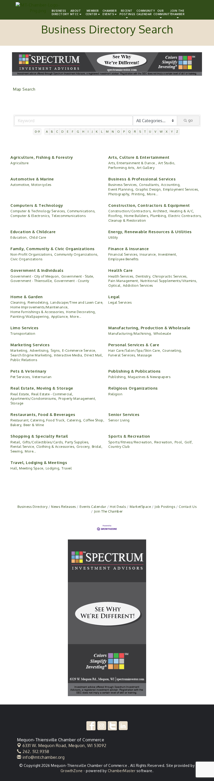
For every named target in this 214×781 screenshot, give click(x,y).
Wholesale (162, 333)
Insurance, (148, 254)
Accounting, (171, 185)
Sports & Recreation (129, 436)
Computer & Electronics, (30, 216)
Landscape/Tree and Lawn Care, (76, 302)
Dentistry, (143, 276)
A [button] (47, 131)
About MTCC (75, 12)
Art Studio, (166, 163)
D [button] (62, 131)
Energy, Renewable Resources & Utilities (150, 231)
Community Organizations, (76, 254)
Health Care (120, 270)
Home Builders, (136, 216)
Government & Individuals (36, 270)
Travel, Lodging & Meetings (38, 462)
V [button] (155, 131)
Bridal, (97, 446)
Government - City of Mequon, (35, 276)
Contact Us (188, 506)
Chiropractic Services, (169, 276)
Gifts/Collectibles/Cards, (43, 442)
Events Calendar (93, 506)
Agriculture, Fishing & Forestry (41, 157)
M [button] (107, 131)
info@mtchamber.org (42, 757)
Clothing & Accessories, (55, 446)
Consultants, (149, 185)
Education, (19, 237)
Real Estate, (20, 394)
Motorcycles (41, 185)
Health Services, (121, 276)
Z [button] (177, 131)
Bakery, (16, 425)
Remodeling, (38, 302)
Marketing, (19, 350)
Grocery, (83, 446)
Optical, (114, 285)
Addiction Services (138, 285)
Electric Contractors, (185, 216)
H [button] (83, 131)
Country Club (119, 446)
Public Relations (23, 360)
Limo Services (24, 327)
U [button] (150, 131)
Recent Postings (127, 12)
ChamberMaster (122, 770)
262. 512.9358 (35, 751)
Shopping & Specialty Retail (39, 436)
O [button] (118, 131)
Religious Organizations (133, 388)
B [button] (52, 131)
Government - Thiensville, (31, 281)
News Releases (63, 506)
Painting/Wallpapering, (30, 316)
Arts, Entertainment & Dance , (132, 163)
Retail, (15, 442)
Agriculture (19, 163)
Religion (115, 394)
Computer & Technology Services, (38, 211)
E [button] (68, 131)
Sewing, (16, 451)
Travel (67, 468)
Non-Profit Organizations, (31, 254)
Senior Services (124, 414)
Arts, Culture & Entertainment (139, 157)
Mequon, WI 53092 (64, 745)
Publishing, (117, 377)
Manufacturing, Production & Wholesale (149, 327)
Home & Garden (26, 296)
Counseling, (172, 350)
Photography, (119, 194)
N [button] (113, 131)
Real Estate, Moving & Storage (41, 388)
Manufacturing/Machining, (130, 333)
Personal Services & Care (133, 344)
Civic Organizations (26, 259)
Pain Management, (123, 281)
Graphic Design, (148, 189)
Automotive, (20, 185)
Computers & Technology (36, 205)
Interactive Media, (68, 355)
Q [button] (129, 131)
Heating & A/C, (182, 211)
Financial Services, (123, 254)
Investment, (167, 254)
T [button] (145, 131)
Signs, (56, 350)
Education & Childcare (33, 231)
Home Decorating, (81, 312)
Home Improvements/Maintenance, (39, 307)
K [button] (97, 131)
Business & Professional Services (142, 179)
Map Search (24, 89)
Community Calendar (144, 12)
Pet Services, (20, 377)
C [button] (57, 131)
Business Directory (32, 506)
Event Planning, (121, 189)
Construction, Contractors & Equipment (149, 205)
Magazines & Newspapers (149, 377)
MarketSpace (140, 506)
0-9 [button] (37, 131)
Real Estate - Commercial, (52, 394)
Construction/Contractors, (130, 211)
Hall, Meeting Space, (27, 468)
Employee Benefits (123, 259)
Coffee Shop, (93, 420)
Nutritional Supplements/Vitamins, (168, 281)
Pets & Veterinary (28, 371)
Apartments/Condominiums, (33, 398)
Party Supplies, (77, 442)
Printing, (139, 194)
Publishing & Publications (134, 371)
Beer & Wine (33, 425)
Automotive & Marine (32, 179)
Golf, (189, 442)
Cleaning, (18, 302)
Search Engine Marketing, (31, 355)
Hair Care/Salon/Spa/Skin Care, (134, 350)
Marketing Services (30, 344)
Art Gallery (146, 168)
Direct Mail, (93, 355)
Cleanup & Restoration (127, 220)
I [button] (88, 131)
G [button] (78, 131)
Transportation (22, 333)
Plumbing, (158, 216)
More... (152, 194)
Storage (16, 403)
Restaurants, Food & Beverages (42, 414)
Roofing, (115, 216)
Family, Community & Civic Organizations (52, 248)
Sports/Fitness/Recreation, (130, 442)
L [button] (102, 131)
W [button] (161, 131)
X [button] (167, 131)
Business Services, (123, 185)
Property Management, (77, 398)
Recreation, (163, 442)
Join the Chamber (177, 12)
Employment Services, (181, 189)
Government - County (71, 281)
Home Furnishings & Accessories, (37, 312)
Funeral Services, (122, 355)
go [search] (190, 120)
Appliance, (60, 316)
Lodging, (53, 468)
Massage (144, 355)
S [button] (140, 131)
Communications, (81, 211)
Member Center (92, 12)
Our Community (161, 12)
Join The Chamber (108, 511)
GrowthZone (72, 770)
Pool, (179, 442)
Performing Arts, (121, 168)
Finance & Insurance (128, 248)
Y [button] (172, 131)
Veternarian (42, 377)
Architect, (160, 211)
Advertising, (39, 350)
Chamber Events (110, 12)
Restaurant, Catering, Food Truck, (38, 420)
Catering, (74, 420)
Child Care (37, 237)
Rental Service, (22, 446)
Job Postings (164, 506)
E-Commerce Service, (79, 350)
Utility (113, 237)
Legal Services (120, 302)
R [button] (135, 131)
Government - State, (77, 276)
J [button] (92, 131)
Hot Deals (118, 506)
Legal (114, 296)
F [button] (73, 131)
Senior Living (119, 420)
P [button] (124, 131)
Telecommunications (69, 216)
